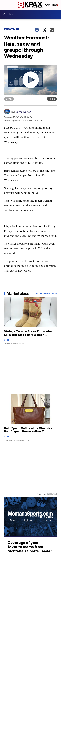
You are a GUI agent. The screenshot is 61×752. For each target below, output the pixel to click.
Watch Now (51, 5)
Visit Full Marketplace (46, 293)
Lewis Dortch (23, 111)
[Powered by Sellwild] (52, 494)
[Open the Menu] (6, 5)
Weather (11, 29)
